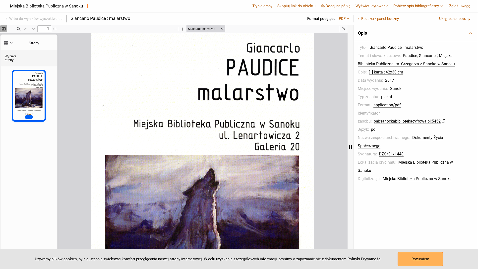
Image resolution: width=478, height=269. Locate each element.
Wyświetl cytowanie (372, 6)
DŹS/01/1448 (391, 154)
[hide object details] (351, 147)
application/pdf (387, 105)
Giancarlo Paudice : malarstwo (396, 47)
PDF (342, 18)
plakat (386, 96)
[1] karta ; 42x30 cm (386, 72)
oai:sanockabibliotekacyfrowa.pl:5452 (407, 121)
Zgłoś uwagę (459, 6)
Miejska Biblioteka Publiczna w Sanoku (417, 178)
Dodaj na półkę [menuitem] (338, 6)
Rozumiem (420, 259)
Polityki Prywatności (364, 259)
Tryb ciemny (262, 6)
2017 (389, 80)
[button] (416, 33)
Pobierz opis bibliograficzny (416, 6)
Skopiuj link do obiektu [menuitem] (296, 6)
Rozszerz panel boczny (380, 18)
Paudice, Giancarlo (419, 55)
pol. (374, 129)
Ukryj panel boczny (454, 18)
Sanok (395, 88)
